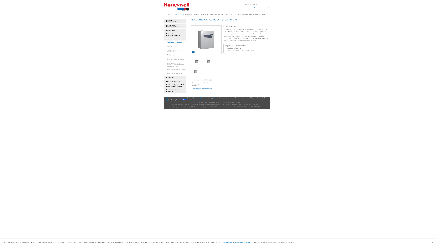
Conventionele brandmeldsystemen (172, 26)
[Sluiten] (432, 242)
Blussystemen (170, 30)
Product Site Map (247, 98)
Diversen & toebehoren (173, 39)
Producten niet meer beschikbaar (172, 90)
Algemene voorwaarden (175, 98)
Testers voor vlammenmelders (176, 69)
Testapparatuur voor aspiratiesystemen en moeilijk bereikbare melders (176, 64)
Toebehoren (171, 55)
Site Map (238, 98)
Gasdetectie (170, 78)
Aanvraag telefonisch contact (202, 89)
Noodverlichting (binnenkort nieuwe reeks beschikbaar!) (175, 85)
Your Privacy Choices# (175, 100)
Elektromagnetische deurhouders (173, 51)
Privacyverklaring (192, 98)
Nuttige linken (248, 14)
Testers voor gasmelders (174, 73)
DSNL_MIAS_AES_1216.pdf (236, 50)
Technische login (262, 98)
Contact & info (260, 14)
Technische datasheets (234, 49)
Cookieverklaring (206, 98)
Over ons (188, 14)
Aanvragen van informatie (248, 8)
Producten (179, 14)
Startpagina (168, 14)
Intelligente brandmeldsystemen (172, 21)
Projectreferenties (232, 14)
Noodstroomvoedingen (174, 42)
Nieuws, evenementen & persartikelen (208, 14)
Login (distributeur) (263, 8)
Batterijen (170, 46)
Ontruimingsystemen (173, 81)
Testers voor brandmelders (175, 59)
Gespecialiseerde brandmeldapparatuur (173, 34)
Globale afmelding (221, 98)
